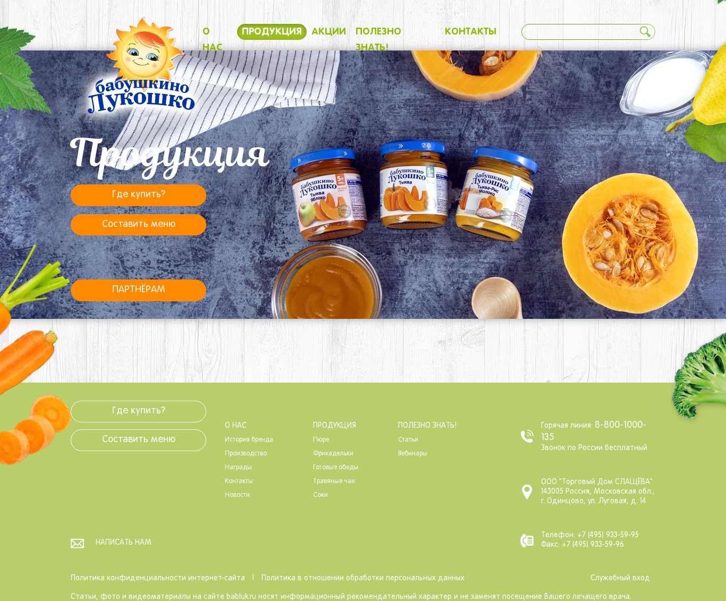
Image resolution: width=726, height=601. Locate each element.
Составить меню (138, 224)
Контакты (470, 32)
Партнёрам (138, 289)
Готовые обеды (335, 467)
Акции (328, 32)
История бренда (249, 440)
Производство (246, 454)
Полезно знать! (427, 425)
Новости (237, 495)
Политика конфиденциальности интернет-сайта (158, 578)
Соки (320, 495)
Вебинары (412, 454)
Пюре (321, 440)
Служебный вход (620, 578)
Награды (238, 467)
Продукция (272, 32)
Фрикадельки (333, 454)
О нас (236, 425)
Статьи (408, 440)
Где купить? (138, 194)
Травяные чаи (334, 481)
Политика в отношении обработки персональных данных (363, 578)
